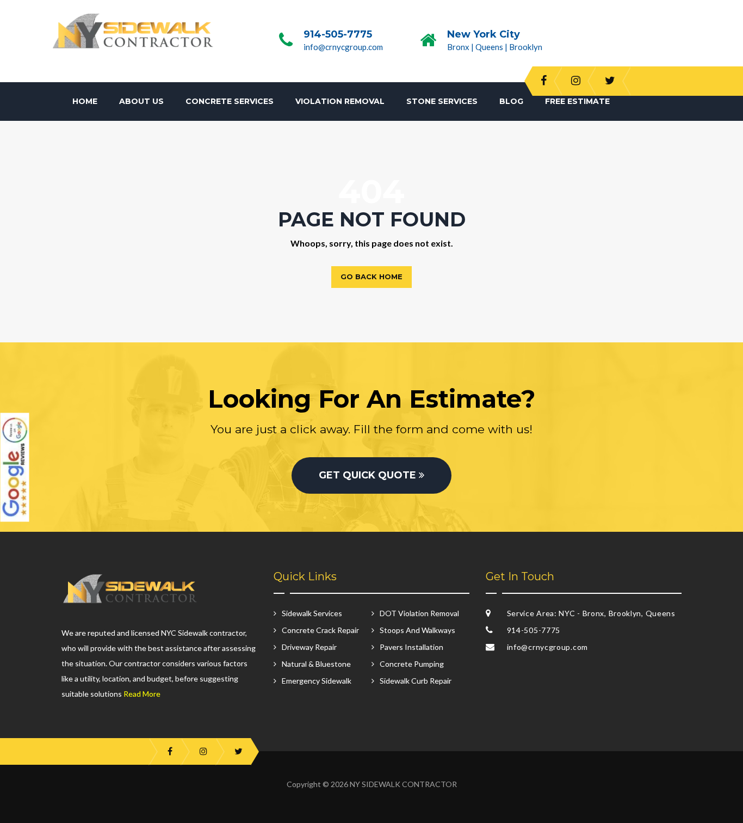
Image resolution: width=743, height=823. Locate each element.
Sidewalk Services (312, 613)
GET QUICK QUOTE (369, 475)
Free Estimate (577, 101)
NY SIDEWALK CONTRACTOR (403, 784)
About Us (141, 101)
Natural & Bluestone (316, 663)
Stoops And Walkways (417, 630)
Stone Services (442, 101)
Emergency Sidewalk (316, 680)
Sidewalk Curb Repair (415, 680)
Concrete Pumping (412, 663)
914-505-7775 (338, 34)
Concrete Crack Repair (320, 630)
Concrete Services (229, 101)
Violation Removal (340, 101)
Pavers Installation (411, 647)
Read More (141, 693)
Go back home (371, 276)
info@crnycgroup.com (343, 47)
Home (84, 101)
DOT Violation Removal (419, 613)
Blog (511, 101)
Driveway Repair (309, 647)
